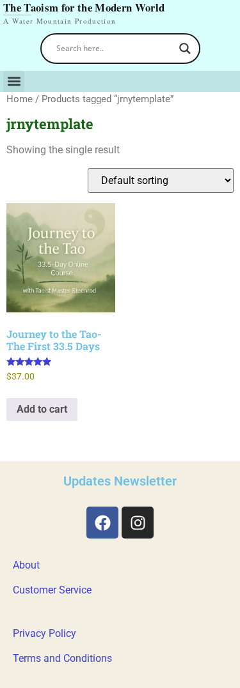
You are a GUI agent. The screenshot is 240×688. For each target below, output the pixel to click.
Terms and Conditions (62, 658)
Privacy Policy (44, 633)
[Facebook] (102, 523)
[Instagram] (138, 523)
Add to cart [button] (42, 409)
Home (19, 99)
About (26, 565)
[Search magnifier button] (185, 48)
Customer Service (52, 590)
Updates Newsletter (120, 481)
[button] (13, 81)
